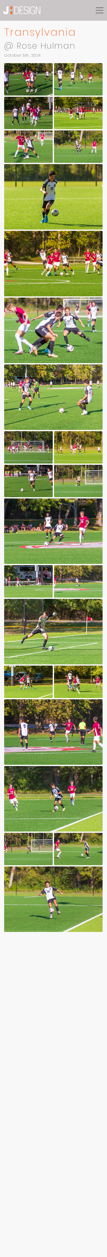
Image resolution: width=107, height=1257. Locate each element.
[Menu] (100, 10)
